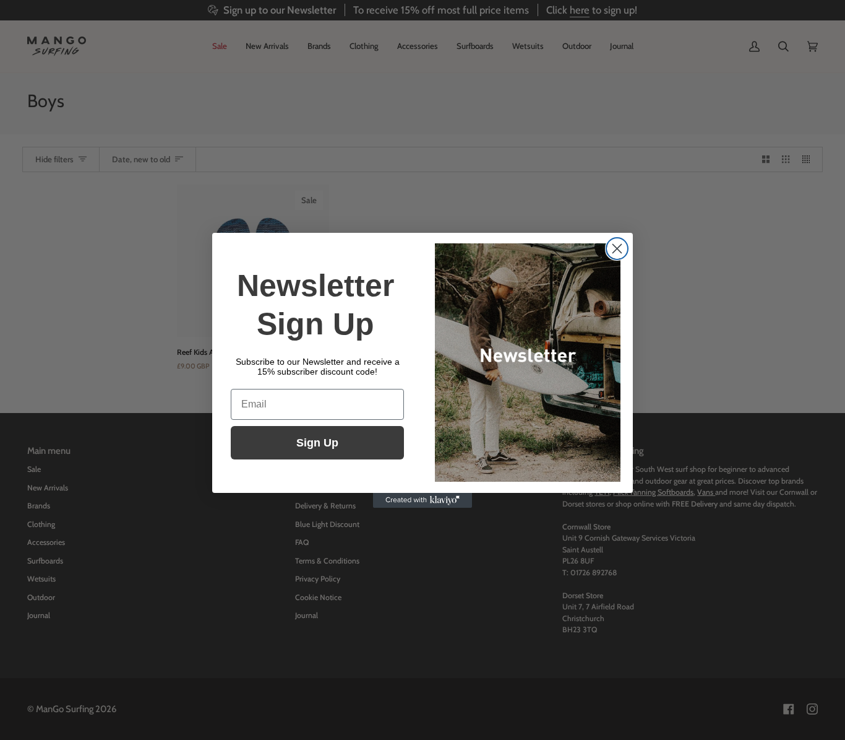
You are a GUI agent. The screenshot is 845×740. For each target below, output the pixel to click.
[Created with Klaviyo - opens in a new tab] (422, 500)
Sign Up (317, 443)
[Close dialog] (617, 248)
